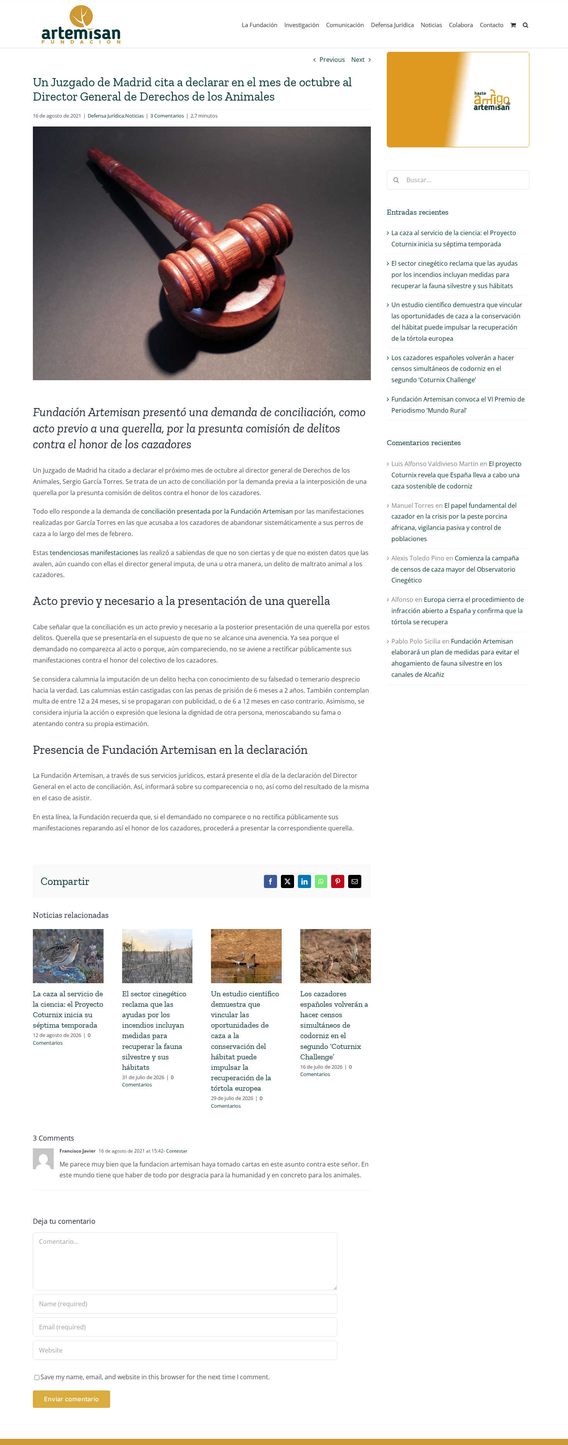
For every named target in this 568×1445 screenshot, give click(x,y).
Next (358, 59)
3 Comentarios (167, 115)
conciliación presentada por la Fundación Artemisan (217, 511)
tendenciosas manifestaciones (94, 552)
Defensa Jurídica (106, 115)
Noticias (134, 115)
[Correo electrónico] (354, 881)
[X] (287, 881)
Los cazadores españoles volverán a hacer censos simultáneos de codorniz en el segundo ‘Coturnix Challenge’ (334, 1025)
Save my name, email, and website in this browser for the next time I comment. (155, 1377)
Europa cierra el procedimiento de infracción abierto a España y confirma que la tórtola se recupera (457, 610)
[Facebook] (270, 881)
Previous (332, 59)
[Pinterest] (337, 881)
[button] (525, 24)
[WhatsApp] (321, 881)
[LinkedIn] (304, 881)
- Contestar (175, 1151)
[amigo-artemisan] (458, 55)
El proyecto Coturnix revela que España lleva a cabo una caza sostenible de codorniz (456, 474)
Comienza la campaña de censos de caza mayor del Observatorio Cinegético (455, 569)
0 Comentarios (61, 1039)
